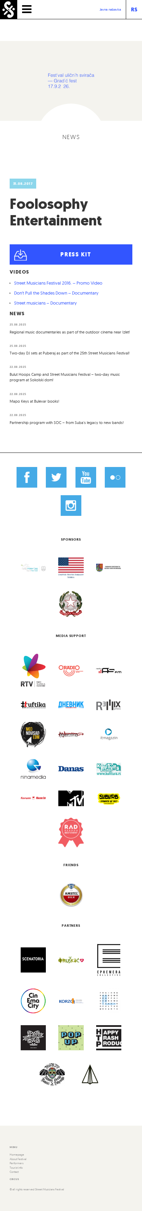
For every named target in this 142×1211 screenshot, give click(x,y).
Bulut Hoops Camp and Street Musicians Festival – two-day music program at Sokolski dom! (65, 377)
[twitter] (56, 477)
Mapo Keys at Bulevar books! (34, 401)
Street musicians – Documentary (45, 303)
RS (134, 9)
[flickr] (115, 477)
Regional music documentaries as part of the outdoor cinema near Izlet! (70, 332)
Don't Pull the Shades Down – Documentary (56, 293)
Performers (16, 1163)
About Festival (18, 1159)
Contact (14, 1171)
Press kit (75, 254)
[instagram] (71, 505)
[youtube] (86, 477)
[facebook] (27, 477)
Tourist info (16, 1167)
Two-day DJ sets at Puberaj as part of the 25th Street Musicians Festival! (70, 353)
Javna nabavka (110, 9)
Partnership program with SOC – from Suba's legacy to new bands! (67, 422)
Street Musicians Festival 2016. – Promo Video (58, 283)
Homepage (17, 1154)
